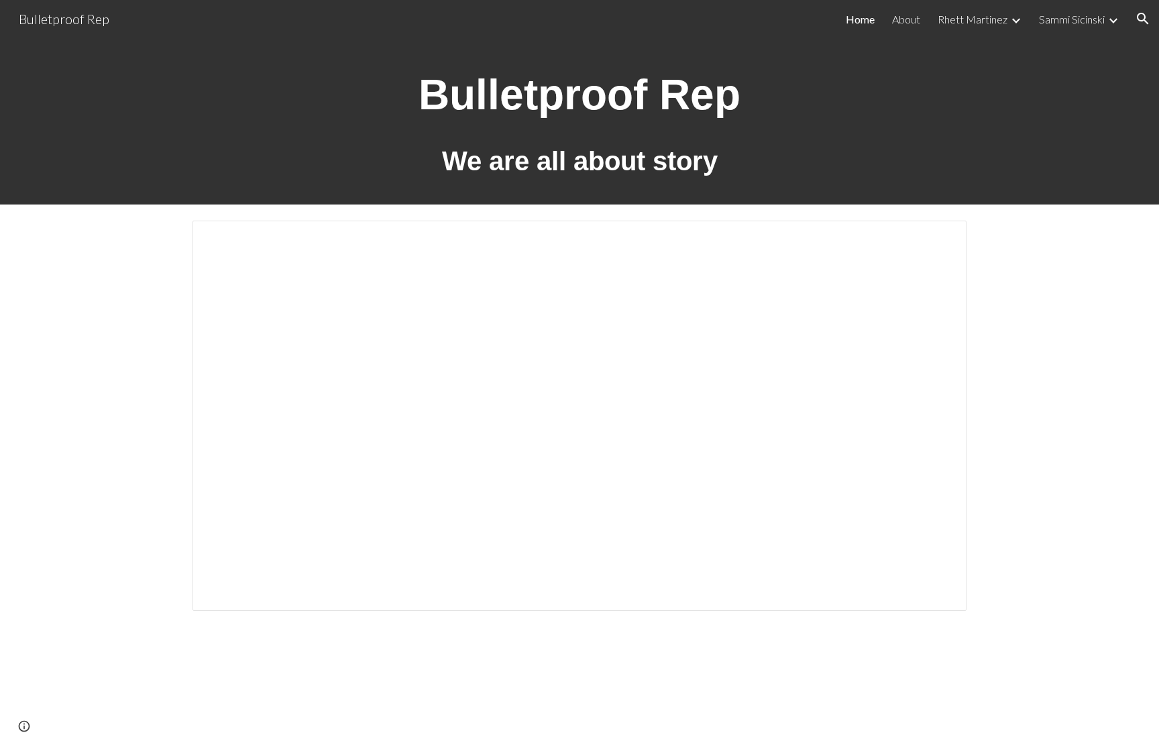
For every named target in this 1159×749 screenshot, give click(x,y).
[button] (1143, 19)
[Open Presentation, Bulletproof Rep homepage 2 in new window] (941, 238)
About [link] (906, 19)
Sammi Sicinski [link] (1072, 19)
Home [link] (860, 19)
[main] (579, 121)
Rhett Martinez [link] (972, 19)
